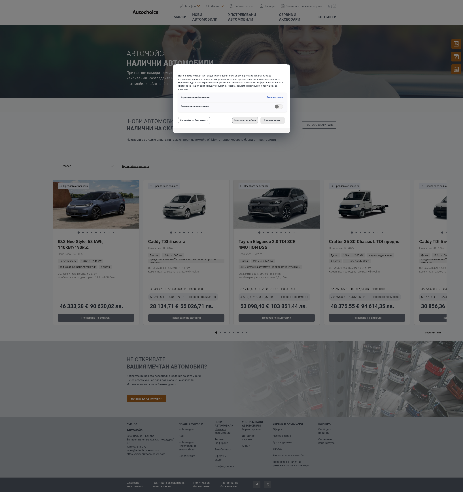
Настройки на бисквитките (194, 120)
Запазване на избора (245, 120)
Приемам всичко (272, 120)
